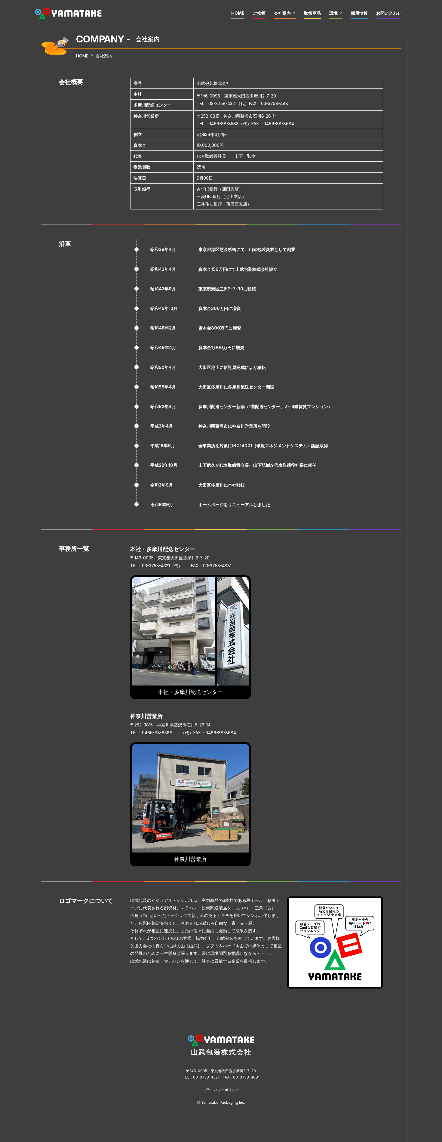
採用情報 (359, 13)
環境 (333, 13)
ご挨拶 (259, 13)
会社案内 (282, 13)
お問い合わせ (388, 13)
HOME (237, 13)
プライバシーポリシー (221, 1090)
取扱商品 (312, 13)
